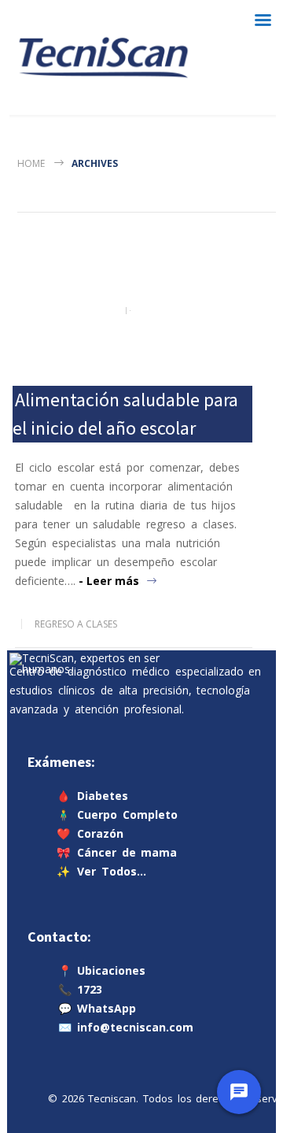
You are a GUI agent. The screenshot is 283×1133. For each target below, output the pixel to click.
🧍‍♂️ (117, 814)
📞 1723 (80, 989)
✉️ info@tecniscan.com (125, 1027)
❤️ (90, 833)
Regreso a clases (76, 624)
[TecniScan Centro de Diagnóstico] (103, 57)
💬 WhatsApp (97, 1008)
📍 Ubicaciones (101, 970)
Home (31, 163)
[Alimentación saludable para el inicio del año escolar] (133, 311)
